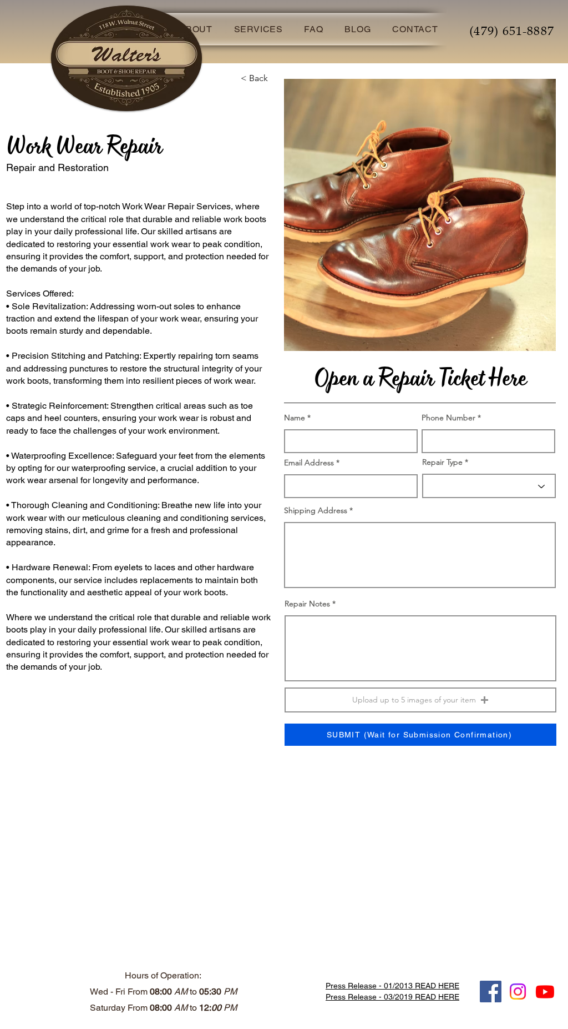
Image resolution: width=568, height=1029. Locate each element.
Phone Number (448, 417)
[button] (420, 699)
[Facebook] (490, 991)
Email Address (309, 462)
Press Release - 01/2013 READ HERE (392, 985)
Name (294, 417)
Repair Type (442, 462)
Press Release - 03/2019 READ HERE (392, 996)
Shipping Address (315, 510)
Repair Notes (307, 604)
